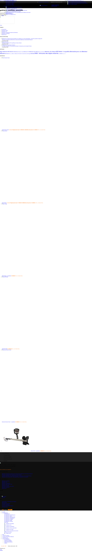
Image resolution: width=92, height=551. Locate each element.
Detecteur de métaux (6, 33)
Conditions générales (6, 504)
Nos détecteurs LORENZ (10, 2)
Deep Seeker (4, 202)
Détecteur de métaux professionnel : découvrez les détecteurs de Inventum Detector (17, 39)
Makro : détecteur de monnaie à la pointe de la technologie (21, 53)
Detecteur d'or (4, 31)
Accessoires (4, 29)
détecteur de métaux (50, 51)
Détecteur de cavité (17, 11)
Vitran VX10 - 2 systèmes (35, 450)
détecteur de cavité (33, 51)
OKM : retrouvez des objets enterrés (46, 53)
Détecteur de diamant (18, 9)
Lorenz (11, 53)
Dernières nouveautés (6, 503)
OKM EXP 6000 (4, 348)
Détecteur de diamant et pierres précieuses (10, 32)
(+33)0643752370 (40, 2)
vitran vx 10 (64, 53)
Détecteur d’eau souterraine (22, 10)
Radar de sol (13, 14)
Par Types (5, 6)
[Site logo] (44, 5)
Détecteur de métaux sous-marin (24, 12)
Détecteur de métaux (18, 7)
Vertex (61, 53)
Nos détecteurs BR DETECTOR (11, 0)
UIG (59, 53)
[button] (47, 453)
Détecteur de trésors (9, 13)
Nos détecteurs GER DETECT (11, 1)
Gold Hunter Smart (5, 129)
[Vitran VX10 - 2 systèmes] (16, 450)
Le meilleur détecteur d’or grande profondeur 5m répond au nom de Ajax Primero (17, 46)
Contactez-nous (5, 506)
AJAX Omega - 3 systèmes (6, 275)
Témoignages (4, 502)
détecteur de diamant (41, 51)
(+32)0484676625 (46, 2)
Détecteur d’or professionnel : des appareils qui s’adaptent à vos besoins (15, 476)
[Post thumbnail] (22, 38)
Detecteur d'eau (5, 30)
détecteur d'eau (20, 51)
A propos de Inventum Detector (7, 505)
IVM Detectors (7, 53)
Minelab (32, 53)
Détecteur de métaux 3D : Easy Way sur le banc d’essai (11, 42)
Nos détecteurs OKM (9, 4)
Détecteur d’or (14, 8)
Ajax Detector (3, 51)
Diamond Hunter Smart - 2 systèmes (8, 421)
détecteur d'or (26, 51)
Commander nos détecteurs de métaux (9, 501)
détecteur (16, 51)
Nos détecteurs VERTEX (10, 5)
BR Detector (11, 51)
